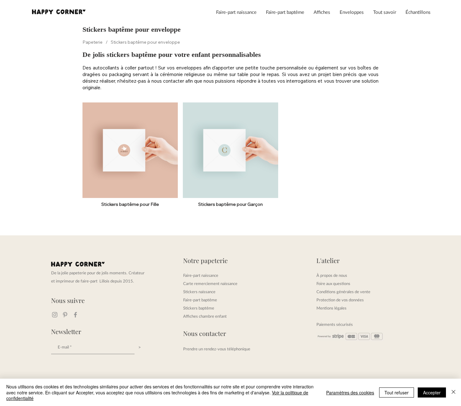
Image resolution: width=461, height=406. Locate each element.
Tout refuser (396, 392)
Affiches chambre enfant (205, 316)
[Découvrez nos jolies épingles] (65, 314)
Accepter (432, 392)
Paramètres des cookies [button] (350, 392)
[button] (236, 12)
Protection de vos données (340, 299)
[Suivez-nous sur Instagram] (54, 314)
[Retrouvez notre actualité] (75, 314)
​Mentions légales (331, 307)
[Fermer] (453, 392)
